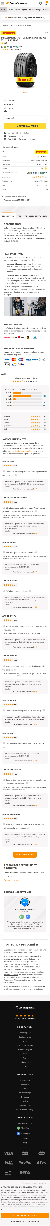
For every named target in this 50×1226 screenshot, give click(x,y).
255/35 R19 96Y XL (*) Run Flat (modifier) (26, 18)
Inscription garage (25, 1045)
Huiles (25, 1101)
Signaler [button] (7, 486)
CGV (25, 1054)
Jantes (10, 9)
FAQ (19, 216)
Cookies (25, 1066)
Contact (25, 1138)
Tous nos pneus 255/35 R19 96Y (17, 200)
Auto (3, 9)
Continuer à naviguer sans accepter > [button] (35, 1183)
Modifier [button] (45, 160)
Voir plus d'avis (25, 855)
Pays (25, 1058)
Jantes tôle (25, 1084)
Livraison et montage (25, 1109)
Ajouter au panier (27, 126)
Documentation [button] (11, 880)
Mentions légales (25, 1049)
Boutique (25, 1097)
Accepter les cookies (25, 1215)
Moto (17, 9)
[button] (25, 393)
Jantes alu (25, 1088)
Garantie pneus (25, 1032)
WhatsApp (25, 1128)
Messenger (25, 1133)
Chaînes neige (35, 9)
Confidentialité (25, 1062)
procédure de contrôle (22, 451)
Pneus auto (25, 1080)
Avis (25, 1041)
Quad (24, 9)
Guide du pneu (25, 1037)
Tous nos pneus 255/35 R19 (15, 196)
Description (8, 216)
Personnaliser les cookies (25, 1222)
